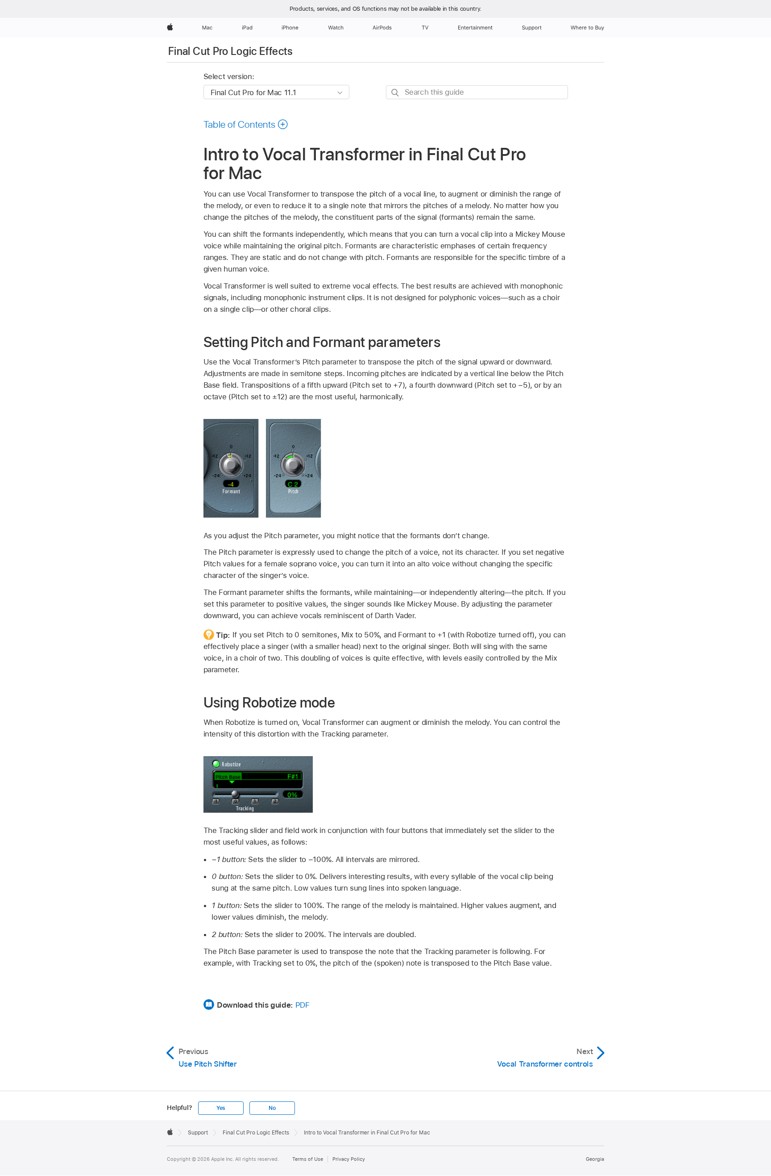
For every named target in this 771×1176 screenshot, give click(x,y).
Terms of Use (307, 1159)
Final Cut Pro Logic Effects (230, 51)
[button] (246, 124)
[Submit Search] (395, 92)
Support (198, 1133)
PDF (302, 1004)
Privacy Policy (348, 1159)
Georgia (595, 1159)
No (272, 1108)
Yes (220, 1108)
